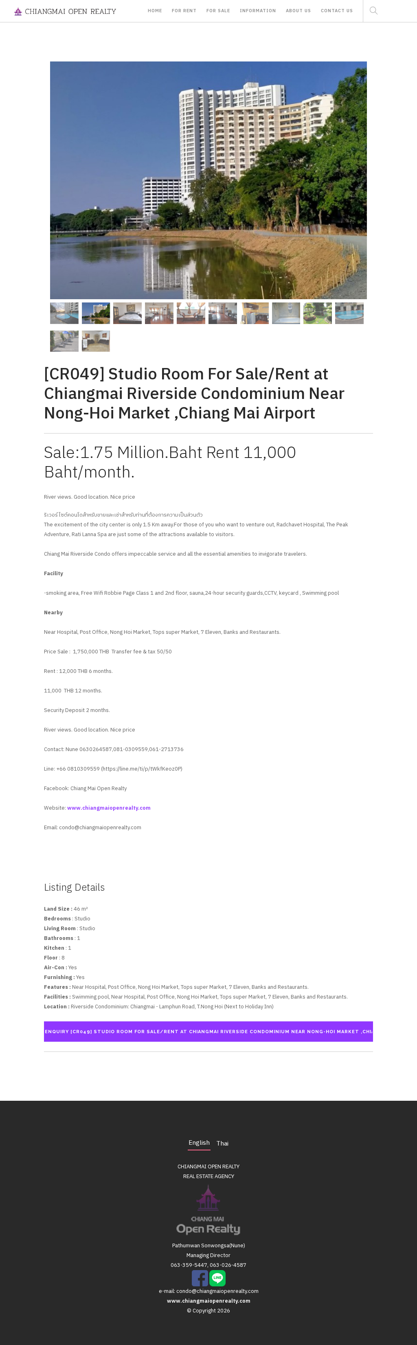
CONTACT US (337, 11)
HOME (155, 11)
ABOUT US (298, 11)
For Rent (184, 11)
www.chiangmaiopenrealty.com (109, 808)
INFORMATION (258, 11)
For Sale (218, 11)
